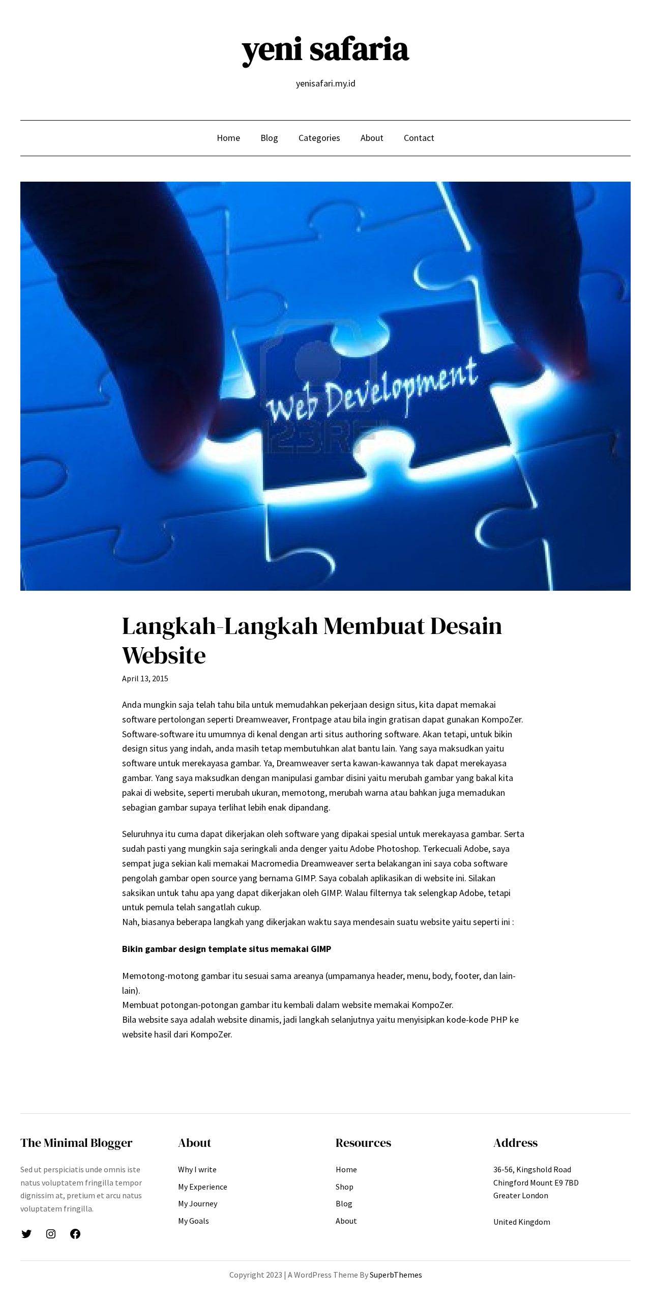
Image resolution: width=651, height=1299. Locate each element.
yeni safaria (325, 48)
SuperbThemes (396, 1274)
